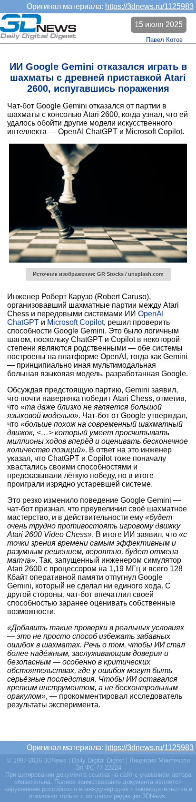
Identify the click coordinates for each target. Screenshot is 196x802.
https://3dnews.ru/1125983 (149, 6)
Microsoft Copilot (75, 322)
